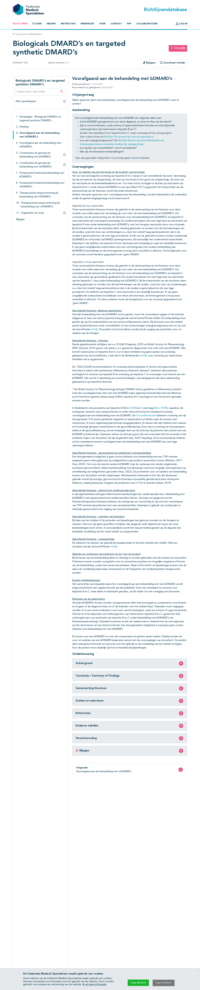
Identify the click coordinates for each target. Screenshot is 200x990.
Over (102, 24)
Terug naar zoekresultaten (28, 34)
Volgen (179, 48)
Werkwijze (87, 24)
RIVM (133, 408)
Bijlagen (150, 63)
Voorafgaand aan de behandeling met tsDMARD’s (40, 145)
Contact (116, 24)
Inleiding (24, 127)
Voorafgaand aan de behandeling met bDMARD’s (40, 135)
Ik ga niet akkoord (163, 983)
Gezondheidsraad (146, 415)
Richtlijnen (20, 24)
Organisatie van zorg (32, 213)
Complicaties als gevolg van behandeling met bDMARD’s (35, 155)
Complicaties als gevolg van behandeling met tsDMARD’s (35, 165)
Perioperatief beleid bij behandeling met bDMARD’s (41, 175)
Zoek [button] (38, 24)
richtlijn (94, 329)
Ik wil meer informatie (94, 984)
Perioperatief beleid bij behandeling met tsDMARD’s (41, 185)
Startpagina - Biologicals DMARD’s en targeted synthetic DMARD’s (40, 119)
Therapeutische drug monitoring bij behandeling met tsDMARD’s (40, 205)
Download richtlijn (174, 63)
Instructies (68, 24)
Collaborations (147, 24)
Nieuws (51, 24)
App (129, 24)
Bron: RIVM (161, 408)
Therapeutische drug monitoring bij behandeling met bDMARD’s (38, 195)
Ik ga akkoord (138, 983)
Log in (183, 24)
